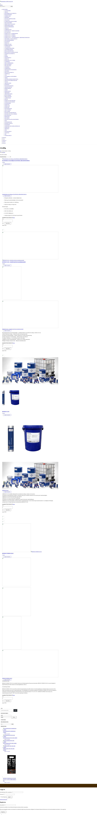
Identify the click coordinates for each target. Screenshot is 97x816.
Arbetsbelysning (8, 93)
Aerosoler (6, 92)
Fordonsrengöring (8, 25)
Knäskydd (6, 107)
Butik (4, 137)
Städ (5, 130)
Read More (8, 223)
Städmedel (7, 67)
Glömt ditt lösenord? (3, 799)
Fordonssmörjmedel (9, 26)
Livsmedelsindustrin (9, 48)
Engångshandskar (8, 85)
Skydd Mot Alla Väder (9, 60)
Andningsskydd (8, 87)
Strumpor (6, 71)
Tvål (5, 75)
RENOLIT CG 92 (5, 490)
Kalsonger (7, 41)
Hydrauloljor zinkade (9, 100)
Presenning (7, 116)
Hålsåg (6, 99)
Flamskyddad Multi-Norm (10, 21)
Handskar (6, 84)
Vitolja (6, 81)
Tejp (5, 134)
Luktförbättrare (8, 49)
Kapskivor (6, 104)
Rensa (14, 217)
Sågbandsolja (7, 57)
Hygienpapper (7, 103)
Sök (11, 6)
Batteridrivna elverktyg (10, 13)
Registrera (3, 811)
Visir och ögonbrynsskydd (10, 80)
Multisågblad (7, 115)
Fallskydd (6, 20)
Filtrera (14, 717)
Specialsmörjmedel (8, 63)
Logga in (9, 796)
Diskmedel (6, 17)
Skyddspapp (7, 124)
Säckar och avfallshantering (11, 119)
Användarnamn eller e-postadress (6, 792)
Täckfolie (6, 132)
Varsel (6, 77)
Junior (6, 89)
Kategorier (5, 9)
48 (3, 152)
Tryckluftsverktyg (9, 72)
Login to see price (7, 195)
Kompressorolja (8, 45)
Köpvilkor (4, 141)
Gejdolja (6, 28)
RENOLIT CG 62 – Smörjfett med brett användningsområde (12, 329)
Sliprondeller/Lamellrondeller (12, 126)
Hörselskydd (7, 91)
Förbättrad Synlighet (9, 24)
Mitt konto (4, 143)
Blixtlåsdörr (7, 95)
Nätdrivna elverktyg (9, 53)
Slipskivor (6, 127)
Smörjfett (6, 128)
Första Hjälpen (7, 96)
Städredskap (7, 68)
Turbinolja (7, 73)
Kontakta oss (4, 140)
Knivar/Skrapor (8, 108)
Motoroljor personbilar (10, 112)
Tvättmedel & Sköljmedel (10, 76)
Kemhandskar (7, 88)
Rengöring (6, 118)
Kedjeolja (6, 42)
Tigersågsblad (7, 135)
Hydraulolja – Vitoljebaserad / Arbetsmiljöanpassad (17, 37)
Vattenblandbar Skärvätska (11, 79)
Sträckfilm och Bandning (10, 69)
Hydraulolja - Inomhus (9, 34)
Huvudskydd (7, 32)
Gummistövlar (7, 29)
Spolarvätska (7, 65)
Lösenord (2, 794)
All (4, 152)
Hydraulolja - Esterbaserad (11, 33)
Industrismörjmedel (9, 40)
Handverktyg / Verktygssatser (11, 30)
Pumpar (6, 56)
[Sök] (15, 710)
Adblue (6, 12)
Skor (5, 120)
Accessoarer (7, 10)
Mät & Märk (7, 111)
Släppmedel (7, 61)
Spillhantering (8, 64)
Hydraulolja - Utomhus (10, 36)
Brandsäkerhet (8, 14)
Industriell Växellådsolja (10, 38)
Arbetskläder (7, 83)
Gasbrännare (7, 97)
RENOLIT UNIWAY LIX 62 (7, 678)
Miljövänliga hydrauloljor (11, 52)
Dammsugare (7, 16)
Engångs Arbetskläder (9, 18)
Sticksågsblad (7, 131)
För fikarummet (8, 22)
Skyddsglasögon (8, 123)
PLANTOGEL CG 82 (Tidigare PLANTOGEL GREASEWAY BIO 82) (14, 194)
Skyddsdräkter (8, 122)
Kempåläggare (7, 44)
